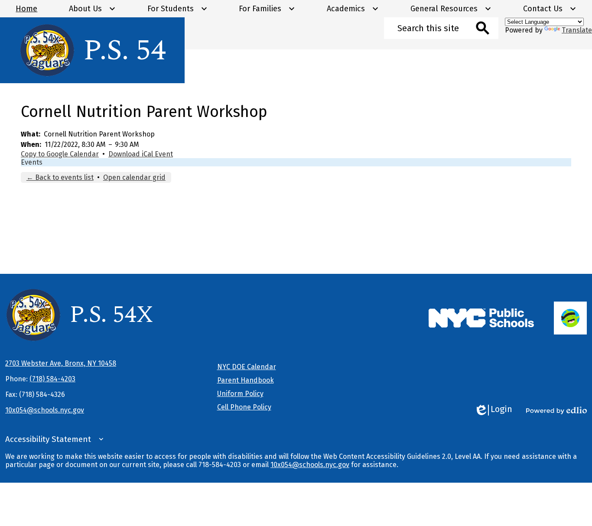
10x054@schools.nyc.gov (44, 410)
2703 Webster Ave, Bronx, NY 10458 (60, 363)
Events (31, 162)
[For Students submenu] (177, 8)
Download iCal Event (140, 154)
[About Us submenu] (92, 8)
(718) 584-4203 (52, 379)
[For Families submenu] (267, 8)
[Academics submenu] (352, 8)
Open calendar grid (134, 177)
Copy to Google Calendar (60, 154)
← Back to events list (60, 177)
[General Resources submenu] (451, 8)
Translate (577, 30)
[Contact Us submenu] (550, 8)
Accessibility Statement (48, 439)
